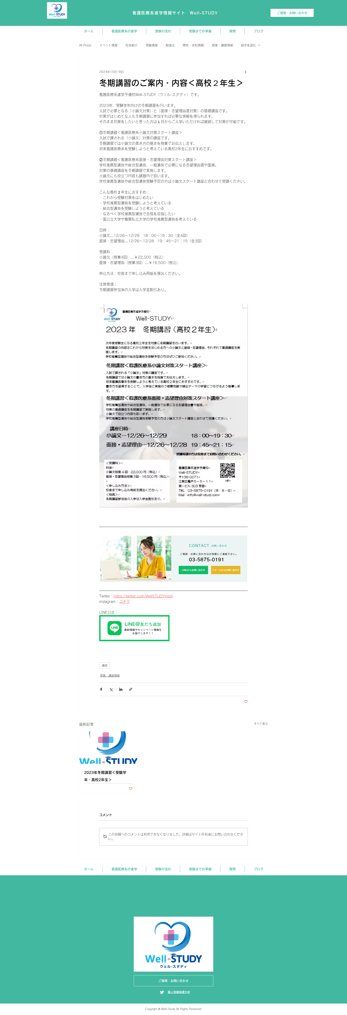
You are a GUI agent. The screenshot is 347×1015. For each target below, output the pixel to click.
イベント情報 (108, 45)
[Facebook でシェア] (101, 689)
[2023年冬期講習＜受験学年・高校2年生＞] (108, 747)
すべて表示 (261, 723)
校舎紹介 (132, 45)
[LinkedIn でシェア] (121, 689)
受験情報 (152, 45)
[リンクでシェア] (131, 689)
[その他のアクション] (245, 71)
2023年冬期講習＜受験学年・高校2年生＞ (105, 776)
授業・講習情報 (222, 45)
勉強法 (170, 45)
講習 (104, 665)
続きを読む (248, 45)
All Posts (85, 45)
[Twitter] (162, 992)
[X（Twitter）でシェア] (111, 689)
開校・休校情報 (193, 45)
